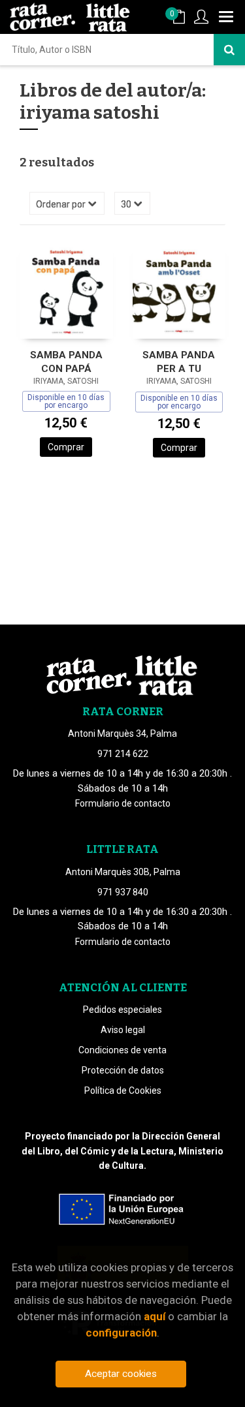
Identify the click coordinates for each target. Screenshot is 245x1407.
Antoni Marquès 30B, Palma (122, 872)
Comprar (66, 447)
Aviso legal (123, 1030)
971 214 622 (122, 754)
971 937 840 (122, 892)
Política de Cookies (122, 1090)
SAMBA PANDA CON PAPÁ (66, 362)
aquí (154, 1316)
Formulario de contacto (123, 803)
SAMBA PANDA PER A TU (178, 362)
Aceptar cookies (121, 1374)
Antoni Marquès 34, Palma (122, 733)
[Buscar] (229, 49)
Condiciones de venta (122, 1050)
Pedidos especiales (122, 1009)
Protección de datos (123, 1070)
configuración (121, 1332)
